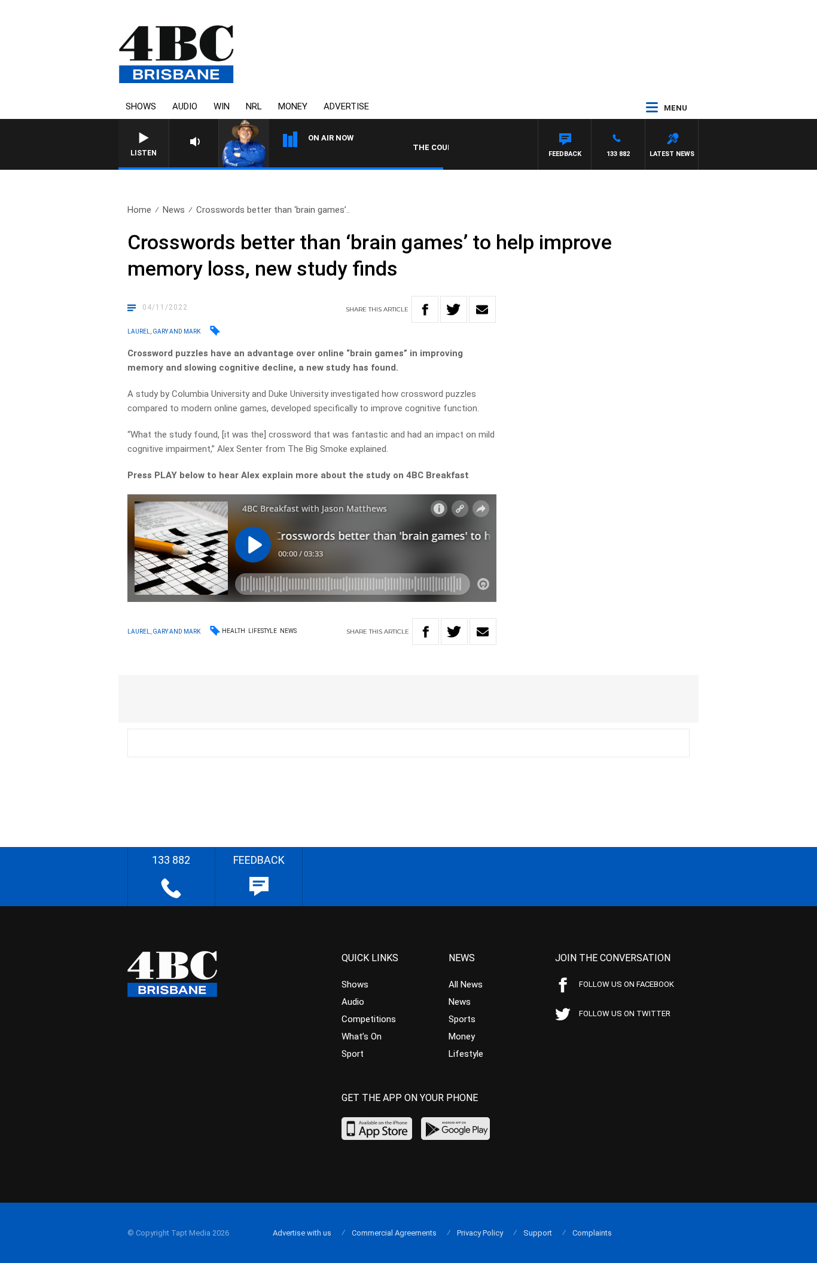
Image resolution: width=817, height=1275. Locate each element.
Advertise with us (302, 1232)
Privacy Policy (480, 1232)
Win (222, 106)
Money (292, 106)
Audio (184, 106)
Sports (462, 1019)
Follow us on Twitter (624, 1013)
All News (466, 984)
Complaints (592, 1232)
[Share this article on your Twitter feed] (453, 309)
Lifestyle (262, 631)
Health (233, 631)
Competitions (369, 1019)
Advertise (346, 106)
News (174, 209)
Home (139, 209)
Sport (353, 1053)
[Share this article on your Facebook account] (424, 309)
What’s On (362, 1036)
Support (537, 1232)
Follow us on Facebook (626, 984)
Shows (141, 106)
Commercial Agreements (394, 1232)
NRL (254, 106)
